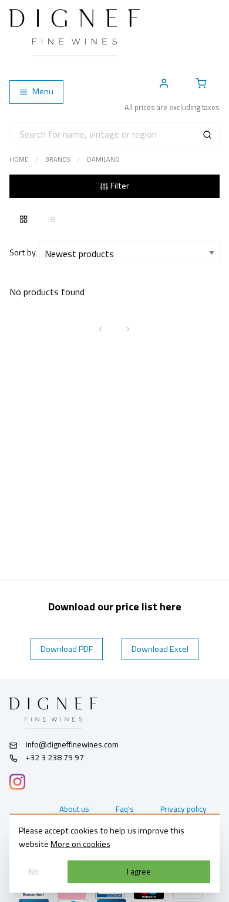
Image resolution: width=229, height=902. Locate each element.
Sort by (24, 252)
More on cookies (80, 844)
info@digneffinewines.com (72, 744)
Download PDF (67, 649)
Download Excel (160, 649)
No (34, 871)
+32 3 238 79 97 (54, 757)
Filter (119, 185)
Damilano (103, 159)
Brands (57, 159)
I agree (139, 871)
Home (18, 159)
